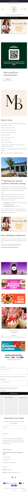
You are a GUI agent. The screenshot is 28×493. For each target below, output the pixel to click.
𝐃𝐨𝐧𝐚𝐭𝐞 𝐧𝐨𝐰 (8, 79)
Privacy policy (14, 490)
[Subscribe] (23, 427)
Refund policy (22, 488)
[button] (2, 9)
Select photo (15, 393)
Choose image (3, 390)
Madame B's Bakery (9, 488)
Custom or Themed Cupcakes (14, 330)
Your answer (2, 366)
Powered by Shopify (15, 488)
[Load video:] (14, 268)
